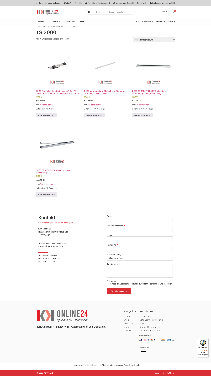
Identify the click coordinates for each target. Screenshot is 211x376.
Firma (109, 216)
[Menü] (207, 339)
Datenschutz (112, 281)
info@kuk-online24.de (54, 246)
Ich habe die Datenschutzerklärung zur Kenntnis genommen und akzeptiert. (141, 284)
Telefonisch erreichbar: (49, 258)
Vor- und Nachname (115, 226)
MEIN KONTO (165, 12)
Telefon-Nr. (112, 245)
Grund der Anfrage (114, 255)
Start (38, 26)
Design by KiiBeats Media (164, 373)
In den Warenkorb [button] (46, 115)
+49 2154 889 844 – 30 (56, 243)
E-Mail (110, 235)
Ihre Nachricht (113, 264)
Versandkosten (46, 105)
